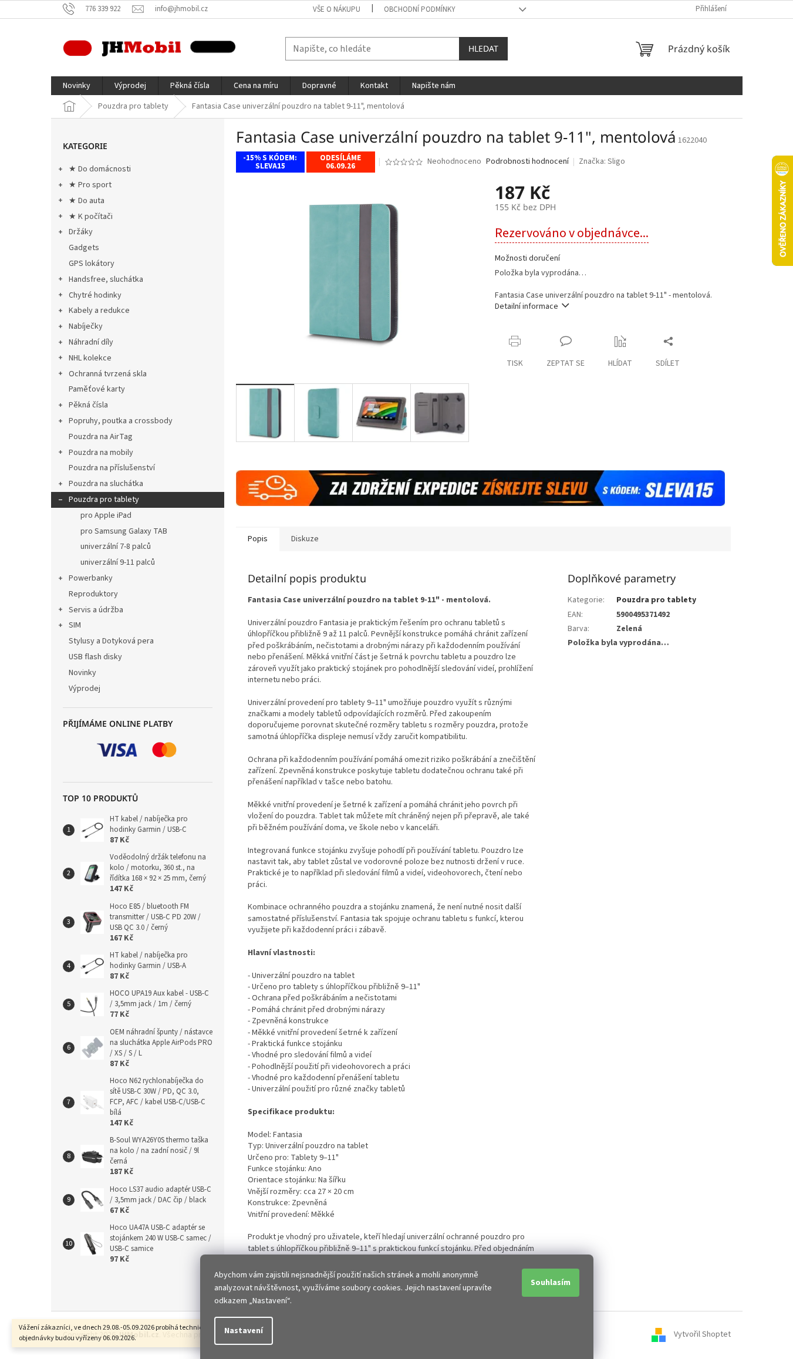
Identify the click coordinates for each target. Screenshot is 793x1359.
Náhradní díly (91, 342)
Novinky (82, 673)
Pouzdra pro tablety (104, 499)
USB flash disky (95, 657)
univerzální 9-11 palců (117, 562)
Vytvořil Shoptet (702, 1335)
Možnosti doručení (527, 258)
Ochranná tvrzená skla (108, 374)
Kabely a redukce (99, 310)
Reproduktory (93, 594)
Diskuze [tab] (305, 539)
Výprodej (84, 688)
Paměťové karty (97, 389)
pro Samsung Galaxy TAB (123, 531)
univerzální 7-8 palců (115, 546)
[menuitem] (76, 85)
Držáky (81, 232)
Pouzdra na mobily (101, 452)
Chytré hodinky (95, 295)
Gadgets (84, 248)
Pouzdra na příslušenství (112, 468)
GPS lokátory (91, 263)
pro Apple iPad (105, 515)
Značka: (602, 161)
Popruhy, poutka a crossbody (121, 421)
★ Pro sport (90, 185)
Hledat (483, 48)
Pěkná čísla (88, 405)
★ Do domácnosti (100, 169)
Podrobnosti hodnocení (527, 161)
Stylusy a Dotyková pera (111, 641)
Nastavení (243, 1331)
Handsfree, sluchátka (106, 279)
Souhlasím (551, 1283)
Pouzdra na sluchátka (106, 484)
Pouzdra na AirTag (101, 437)
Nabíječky (86, 326)
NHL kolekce (90, 358)
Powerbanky (91, 578)
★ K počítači (91, 216)
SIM (75, 625)
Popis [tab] (258, 539)
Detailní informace (526, 306)
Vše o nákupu (336, 9)
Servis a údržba (96, 610)
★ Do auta (86, 201)
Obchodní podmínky (419, 9)
